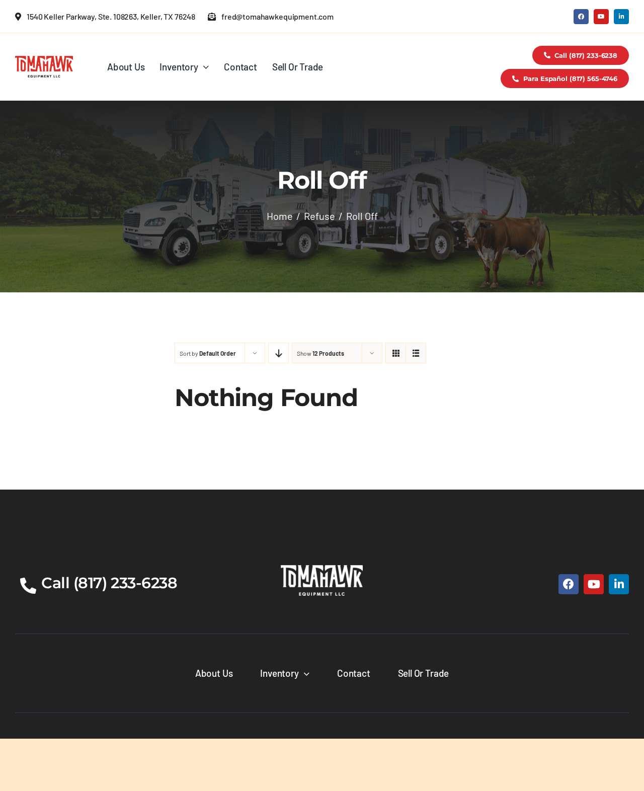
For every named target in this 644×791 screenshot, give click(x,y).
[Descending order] (278, 353)
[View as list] (416, 353)
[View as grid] (396, 353)
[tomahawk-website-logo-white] (322, 569)
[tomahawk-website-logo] (44, 60)
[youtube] (601, 16)
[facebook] (581, 16)
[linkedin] (621, 16)
